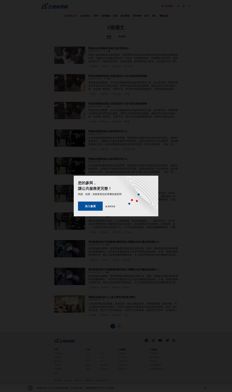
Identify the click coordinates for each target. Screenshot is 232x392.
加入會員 (90, 206)
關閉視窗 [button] (111, 206)
